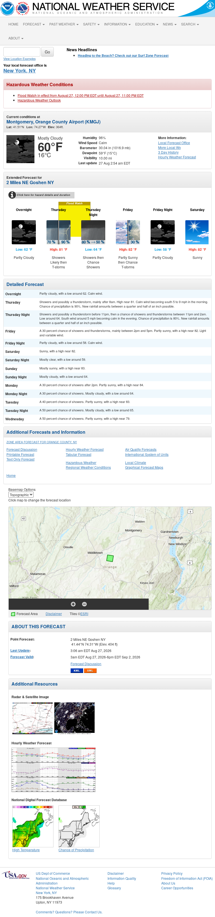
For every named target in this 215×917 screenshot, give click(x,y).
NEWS (168, 24)
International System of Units (147, 454)
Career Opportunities (177, 887)
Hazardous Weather (81, 462)
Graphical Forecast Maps (144, 467)
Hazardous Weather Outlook (39, 100)
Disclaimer (54, 613)
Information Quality (122, 878)
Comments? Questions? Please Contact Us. (69, 911)
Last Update (20, 650)
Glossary (114, 887)
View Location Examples (19, 59)
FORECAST (32, 24)
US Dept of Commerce (53, 873)
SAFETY (90, 24)
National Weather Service (55, 887)
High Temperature (26, 849)
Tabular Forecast (78, 454)
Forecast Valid (21, 656)
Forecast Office (174, 142)
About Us (168, 883)
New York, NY (19, 70)
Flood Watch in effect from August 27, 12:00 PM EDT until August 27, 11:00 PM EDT (81, 95)
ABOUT (14, 38)
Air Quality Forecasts (140, 449)
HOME (13, 24)
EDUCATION (145, 24)
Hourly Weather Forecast (85, 449)
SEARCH (188, 24)
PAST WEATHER (62, 24)
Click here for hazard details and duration (43, 195)
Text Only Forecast (20, 459)
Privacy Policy (172, 873)
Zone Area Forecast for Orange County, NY (41, 442)
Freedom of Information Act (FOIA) (187, 878)
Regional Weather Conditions (88, 467)
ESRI (84, 613)
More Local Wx (169, 147)
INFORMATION (116, 24)
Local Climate (135, 462)
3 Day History (168, 152)
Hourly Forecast (177, 156)
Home (11, 475)
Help (111, 883)
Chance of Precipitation (76, 849)
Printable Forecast (20, 454)
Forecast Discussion (21, 449)
